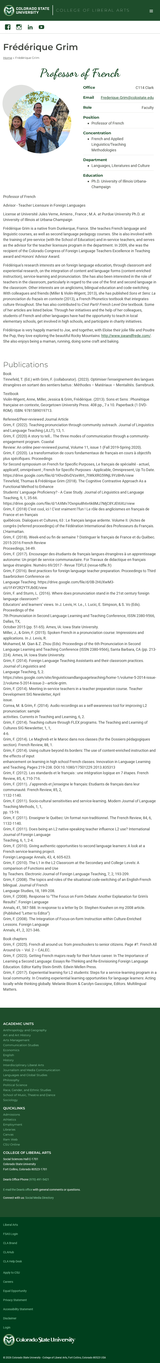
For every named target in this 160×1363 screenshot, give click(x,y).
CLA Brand (10, 1243)
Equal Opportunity (15, 1291)
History (14, 1060)
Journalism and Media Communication (37, 1070)
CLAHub (8, 1252)
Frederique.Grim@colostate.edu (127, 97)
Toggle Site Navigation (151, 10)
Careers (8, 1281)
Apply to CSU (11, 1272)
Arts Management (22, 1040)
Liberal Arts (10, 1224)
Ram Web (10, 1139)
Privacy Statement (15, 1300)
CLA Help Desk (12, 1261)
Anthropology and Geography (30, 1030)
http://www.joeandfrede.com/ (126, 335)
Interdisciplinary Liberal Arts (29, 1065)
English (14, 1055)
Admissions (11, 1114)
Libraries (9, 1129)
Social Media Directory (39, 1197)
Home (7, 58)
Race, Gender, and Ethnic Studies (32, 1090)
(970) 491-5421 (39, 1179)
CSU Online (11, 1144)
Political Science (20, 1085)
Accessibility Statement (18, 1309)
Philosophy (16, 1080)
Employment (12, 1124)
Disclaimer (9, 1318)
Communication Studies (26, 1045)
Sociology (16, 1100)
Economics (16, 1050)
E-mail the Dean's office (17, 1189)
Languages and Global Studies (30, 1075)
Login (6, 1327)
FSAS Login (10, 1234)
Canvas (8, 1134)
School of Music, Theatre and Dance (34, 1095)
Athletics (9, 1119)
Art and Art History (22, 1035)
